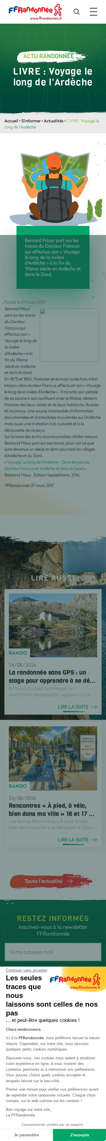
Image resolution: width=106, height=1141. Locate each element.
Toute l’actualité (43, 880)
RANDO (18, 653)
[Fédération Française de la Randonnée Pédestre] (35, 11)
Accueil (11, 120)
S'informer (31, 120)
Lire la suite (73, 707)
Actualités (53, 120)
